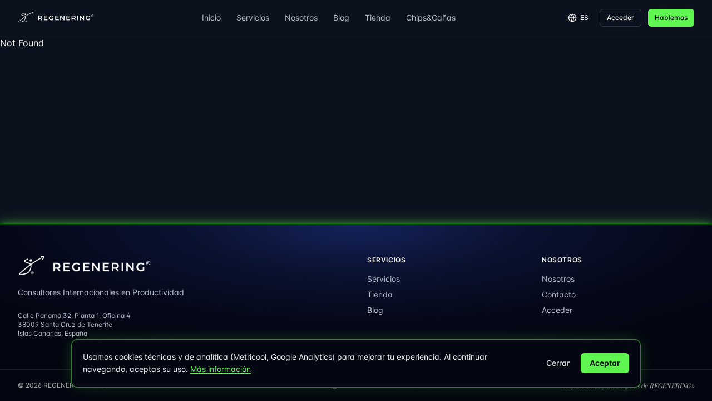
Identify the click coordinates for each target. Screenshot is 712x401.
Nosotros (301, 17)
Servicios (252, 17)
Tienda (377, 17)
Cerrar (558, 363)
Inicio (211, 17)
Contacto (559, 294)
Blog (341, 17)
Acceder (620, 17)
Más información (220, 369)
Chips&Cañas (431, 17)
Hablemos (671, 17)
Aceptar (605, 363)
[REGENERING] (57, 18)
